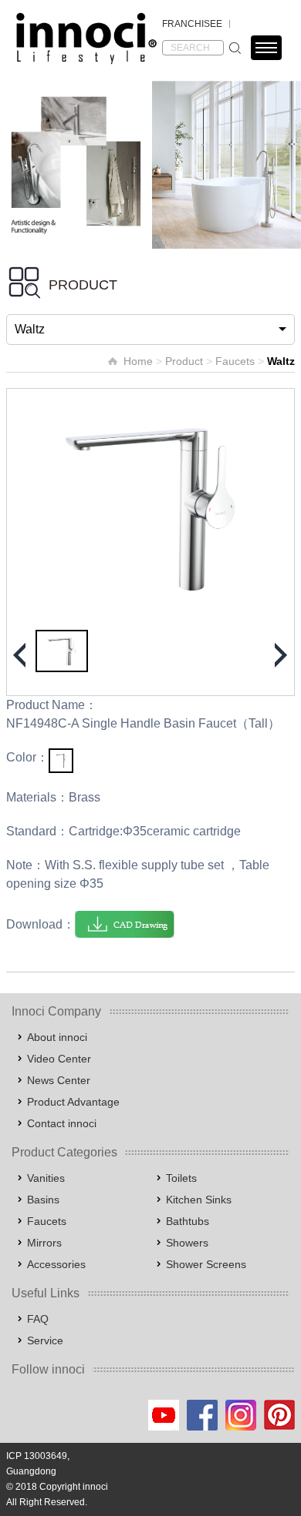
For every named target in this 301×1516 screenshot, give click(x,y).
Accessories (56, 1264)
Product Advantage (73, 1102)
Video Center (59, 1058)
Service (45, 1340)
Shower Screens (206, 1264)
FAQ (38, 1319)
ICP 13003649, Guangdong (37, 1464)
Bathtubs (187, 1221)
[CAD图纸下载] (124, 925)
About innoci (57, 1037)
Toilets (181, 1178)
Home (138, 361)
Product (184, 361)
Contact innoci (61, 1123)
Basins (43, 1199)
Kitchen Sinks (199, 1199)
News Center (58, 1080)
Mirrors (44, 1243)
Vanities (46, 1178)
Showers (187, 1243)
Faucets (235, 361)
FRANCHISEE (192, 23)
